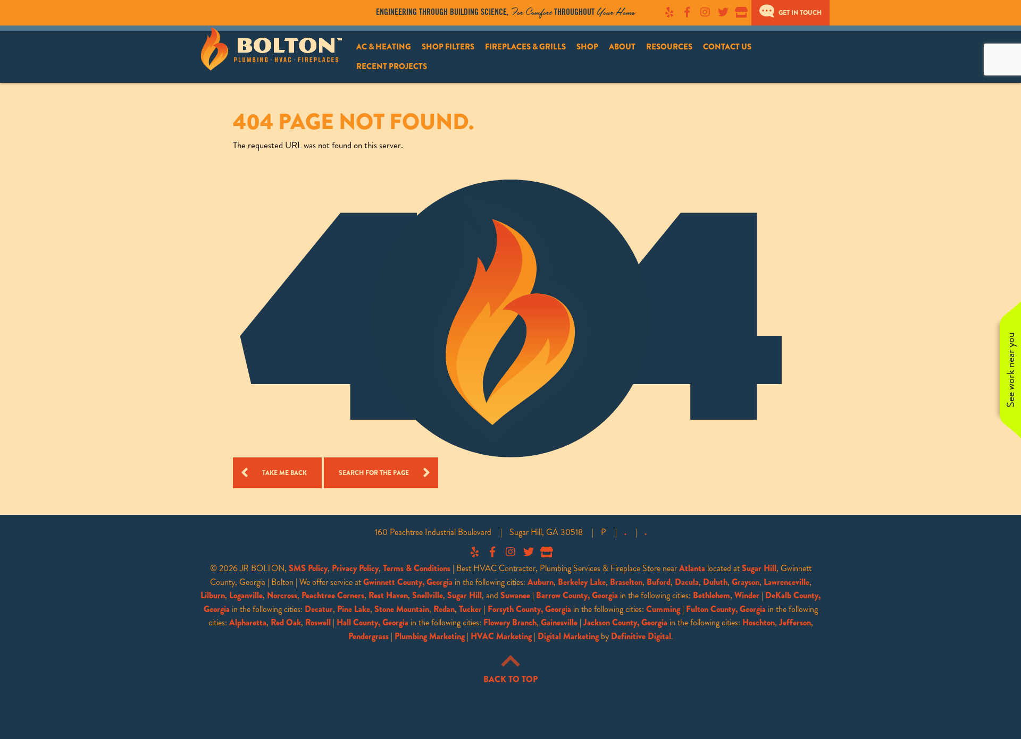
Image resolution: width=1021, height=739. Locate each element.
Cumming (663, 609)
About (622, 47)
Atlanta (692, 568)
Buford (659, 582)
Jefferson (795, 622)
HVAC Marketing (501, 636)
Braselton (626, 582)
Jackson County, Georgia (625, 622)
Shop (587, 47)
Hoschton (758, 622)
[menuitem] (383, 47)
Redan (444, 609)
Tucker (470, 609)
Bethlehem (711, 595)
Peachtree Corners (333, 595)
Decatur (319, 609)
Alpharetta (247, 622)
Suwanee (515, 595)
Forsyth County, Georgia (529, 609)
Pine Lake (353, 609)
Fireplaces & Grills (525, 47)
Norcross (282, 595)
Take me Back (284, 473)
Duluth (715, 582)
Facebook (687, 12)
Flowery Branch (510, 622)
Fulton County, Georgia (726, 609)
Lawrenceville (786, 582)
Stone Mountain (401, 609)
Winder (746, 595)
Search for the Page (374, 473)
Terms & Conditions (416, 568)
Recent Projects (391, 66)
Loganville (246, 595)
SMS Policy (308, 568)
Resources (669, 47)
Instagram (705, 12)
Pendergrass (368, 636)
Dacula (687, 582)
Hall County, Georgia (372, 622)
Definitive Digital (641, 636)
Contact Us (727, 47)
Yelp (669, 12)
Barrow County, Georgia (577, 595)
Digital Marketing (568, 636)
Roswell (318, 622)
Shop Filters (448, 47)
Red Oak (286, 622)
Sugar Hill (759, 568)
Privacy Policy (355, 568)
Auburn (541, 582)
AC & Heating (383, 47)
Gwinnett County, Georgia (408, 582)
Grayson (745, 582)
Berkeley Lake (582, 582)
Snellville (427, 595)
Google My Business (741, 12)
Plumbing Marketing (430, 636)
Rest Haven (388, 595)
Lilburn (212, 595)
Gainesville (559, 622)
